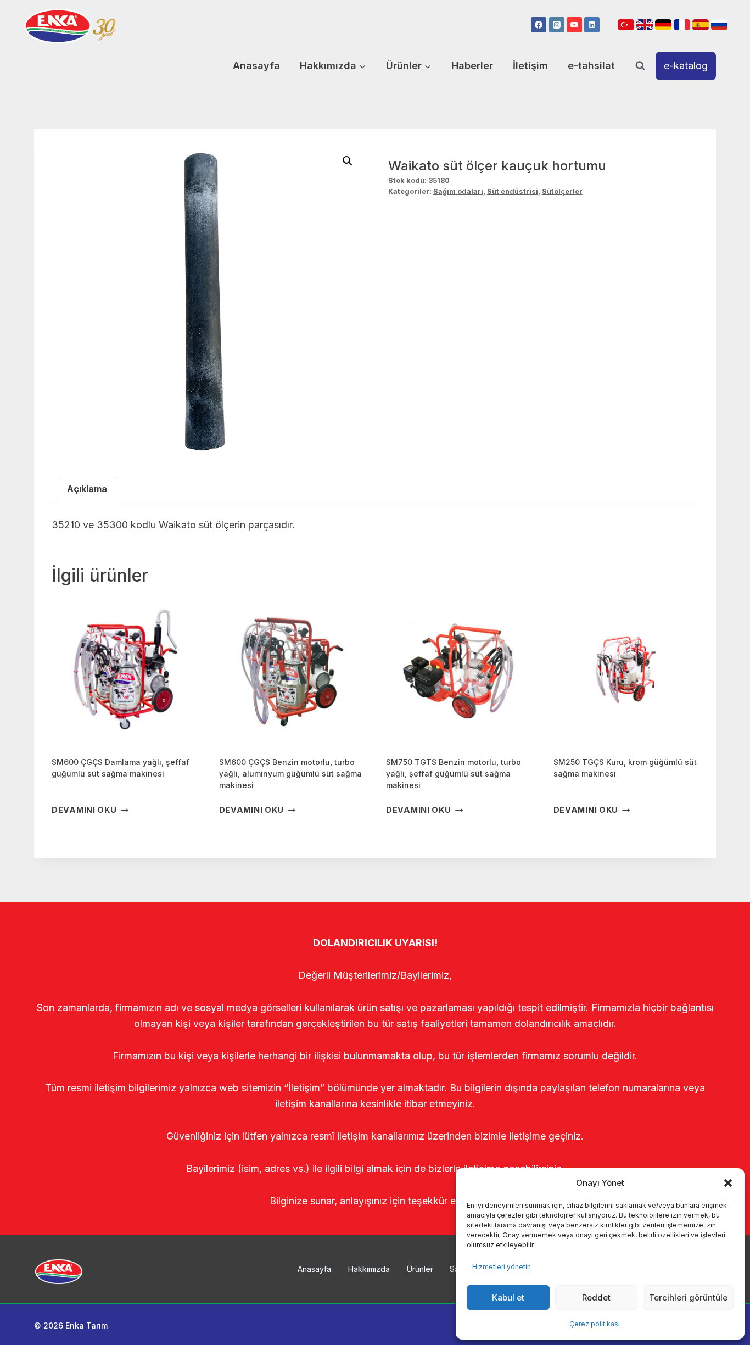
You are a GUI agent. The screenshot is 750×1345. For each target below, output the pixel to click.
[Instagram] (556, 24)
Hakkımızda (369, 1269)
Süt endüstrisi (512, 191)
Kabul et (508, 1297)
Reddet (596, 1297)
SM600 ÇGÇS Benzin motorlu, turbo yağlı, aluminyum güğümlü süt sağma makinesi (290, 773)
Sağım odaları (458, 191)
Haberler (472, 65)
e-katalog (686, 65)
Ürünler (420, 1269)
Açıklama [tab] (87, 488)
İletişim (530, 65)
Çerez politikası (594, 1324)
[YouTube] (574, 24)
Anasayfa (256, 65)
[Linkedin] (592, 24)
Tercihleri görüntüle (688, 1297)
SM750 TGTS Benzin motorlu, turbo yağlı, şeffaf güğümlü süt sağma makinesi (453, 773)
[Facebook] (538, 24)
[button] (728, 1182)
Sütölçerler (562, 191)
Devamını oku (84, 810)
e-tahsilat (591, 65)
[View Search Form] (640, 66)
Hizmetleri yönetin (501, 1267)
